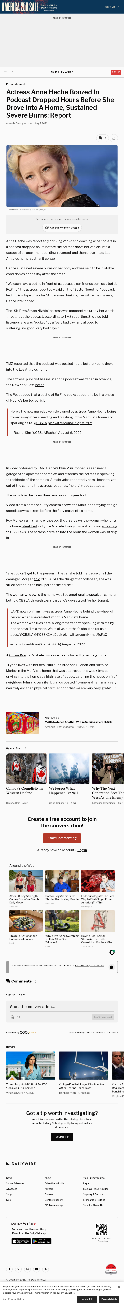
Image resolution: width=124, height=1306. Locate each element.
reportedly (46, 289)
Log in (82, 850)
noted (39, 385)
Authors (49, 1188)
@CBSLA (40, 423)
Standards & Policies (94, 1199)
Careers (49, 1194)
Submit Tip (62, 1137)
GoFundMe (17, 655)
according (109, 526)
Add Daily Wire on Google (64, 227)
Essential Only (109, 1299)
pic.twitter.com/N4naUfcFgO (85, 635)
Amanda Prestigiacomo (19, 123)
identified (29, 526)
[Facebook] (9, 1269)
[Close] (118, 1287)
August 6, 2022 (69, 433)
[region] (62, 1294)
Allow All (87, 1299)
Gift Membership (54, 1205)
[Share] (114, 138)
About (48, 1177)
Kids (8, 1199)
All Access (11, 1188)
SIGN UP (116, 72)
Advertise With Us (54, 1183)
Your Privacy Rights (94, 1177)
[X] (18, 1269)
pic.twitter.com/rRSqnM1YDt (70, 423)
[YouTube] (36, 1269)
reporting (79, 317)
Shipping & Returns (93, 1194)
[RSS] (45, 1269)
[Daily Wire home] (62, 72)
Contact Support (54, 1199)
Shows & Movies (15, 1183)
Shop (9, 1194)
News (9, 1177)
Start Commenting (62, 838)
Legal (86, 1183)
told (37, 579)
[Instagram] (27, 1269)
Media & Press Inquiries (95, 1188)
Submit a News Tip (93, 1205)
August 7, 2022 (73, 644)
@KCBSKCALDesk (48, 635)
